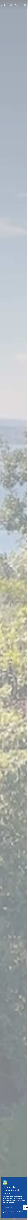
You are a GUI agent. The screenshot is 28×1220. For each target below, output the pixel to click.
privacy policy (8, 1213)
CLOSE (23, 1180)
